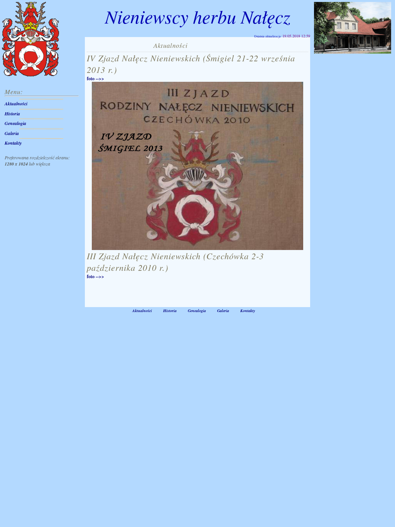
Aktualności (16, 103)
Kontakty (13, 143)
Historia (12, 113)
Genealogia (15, 123)
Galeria (12, 133)
